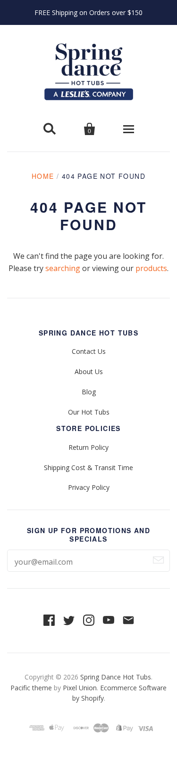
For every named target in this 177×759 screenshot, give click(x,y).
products (151, 268)
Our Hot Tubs (89, 411)
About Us (89, 371)
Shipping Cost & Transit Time (88, 467)
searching (62, 268)
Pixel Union (80, 687)
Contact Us (89, 351)
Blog (89, 391)
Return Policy (88, 447)
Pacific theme (31, 687)
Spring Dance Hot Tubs (115, 676)
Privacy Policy (89, 487)
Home (43, 176)
